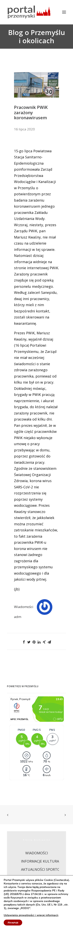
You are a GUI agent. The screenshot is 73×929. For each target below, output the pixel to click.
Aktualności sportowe (43, 869)
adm (17, 616)
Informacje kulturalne (43, 861)
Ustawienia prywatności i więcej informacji (31, 915)
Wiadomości (23, 606)
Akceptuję (13, 922)
